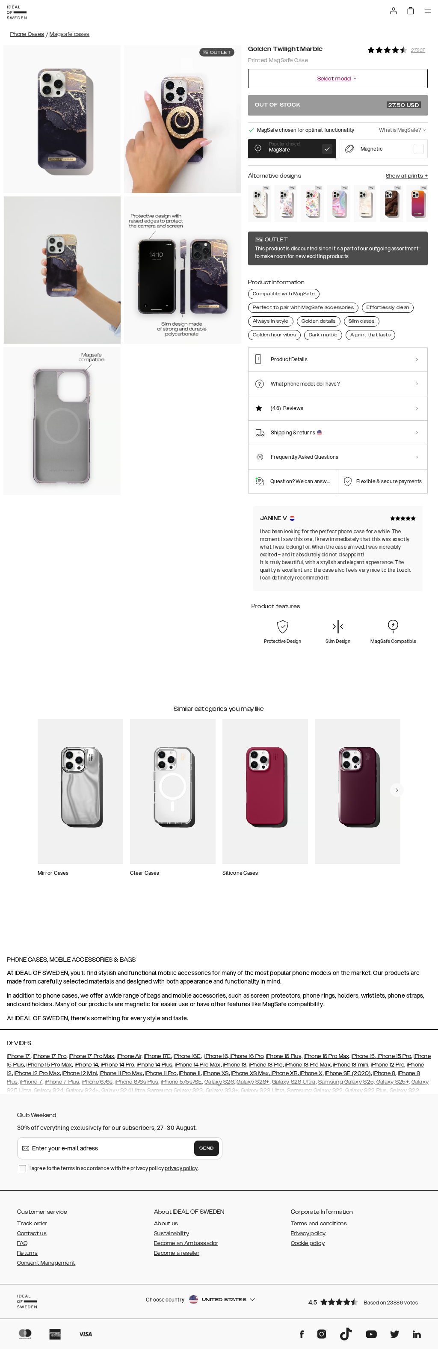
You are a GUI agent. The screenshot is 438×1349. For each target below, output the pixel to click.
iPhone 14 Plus (154, 1065)
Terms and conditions (319, 1224)
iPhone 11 (190, 1073)
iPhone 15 (363, 1056)
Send (206, 1148)
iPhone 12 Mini (79, 1073)
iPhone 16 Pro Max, (327, 1056)
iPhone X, (311, 1073)
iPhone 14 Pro (116, 1065)
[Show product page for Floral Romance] (286, 203)
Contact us (32, 1233)
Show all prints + (407, 176)
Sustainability (171, 1233)
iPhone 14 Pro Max (197, 1065)
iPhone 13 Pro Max (308, 1065)
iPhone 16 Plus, (284, 1056)
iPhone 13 (235, 1065)
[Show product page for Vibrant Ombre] (417, 203)
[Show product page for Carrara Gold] (259, 203)
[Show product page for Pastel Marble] (338, 203)
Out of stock (337, 105)
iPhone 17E (157, 1056)
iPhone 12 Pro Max (37, 1073)
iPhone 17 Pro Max (91, 1056)
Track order (32, 1224)
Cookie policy (308, 1243)
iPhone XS (216, 1073)
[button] (365, 1301)
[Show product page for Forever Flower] (312, 203)
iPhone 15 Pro (393, 1056)
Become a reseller (176, 1253)
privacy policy (181, 1168)
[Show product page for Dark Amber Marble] (391, 203)
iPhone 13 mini (350, 1065)
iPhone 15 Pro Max (49, 1065)
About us (166, 1224)
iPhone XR (284, 1073)
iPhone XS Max (250, 1073)
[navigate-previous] (397, 790)
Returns (27, 1253)
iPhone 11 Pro (161, 1073)
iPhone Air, (129, 1056)
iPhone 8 (384, 1073)
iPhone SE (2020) (348, 1073)
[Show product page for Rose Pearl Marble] (365, 203)
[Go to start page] (17, 12)
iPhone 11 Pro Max (121, 1073)
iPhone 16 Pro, (247, 1056)
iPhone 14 (86, 1065)
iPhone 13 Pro (266, 1065)
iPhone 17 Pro (49, 1056)
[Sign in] (393, 10)
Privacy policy (308, 1233)
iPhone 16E (187, 1056)
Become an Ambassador (186, 1243)
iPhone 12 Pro (388, 1065)
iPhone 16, (216, 1056)
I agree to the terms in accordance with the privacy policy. (114, 1168)
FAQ (22, 1243)
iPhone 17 (18, 1056)
